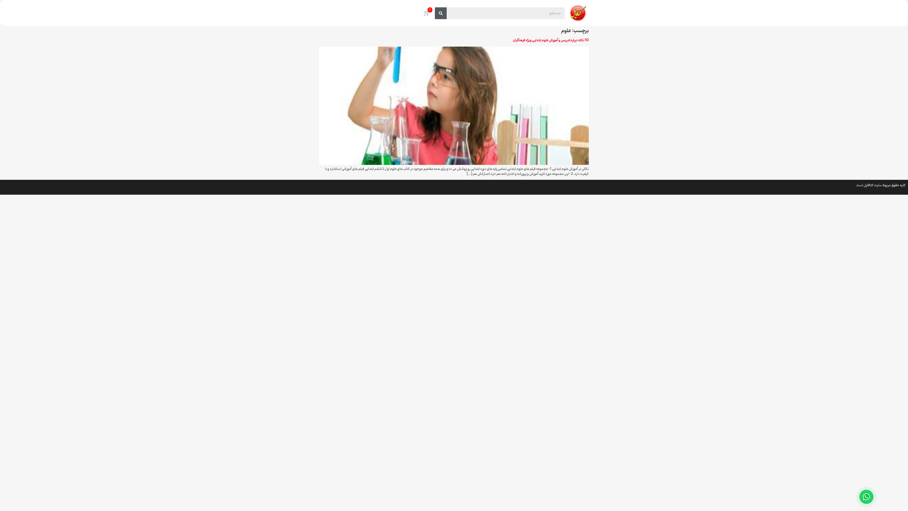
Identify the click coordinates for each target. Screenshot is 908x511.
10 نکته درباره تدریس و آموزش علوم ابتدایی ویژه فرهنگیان (551, 40)
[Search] (441, 13)
